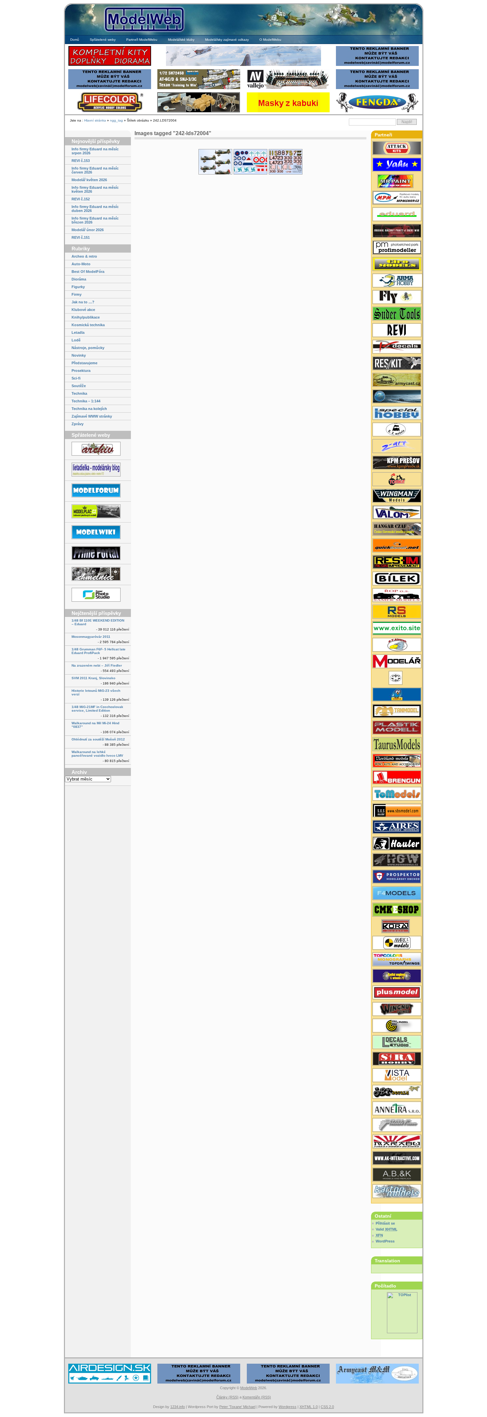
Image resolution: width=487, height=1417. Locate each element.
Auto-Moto (81, 264)
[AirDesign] (109, 1383)
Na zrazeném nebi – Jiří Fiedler (97, 665)
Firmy (76, 294)
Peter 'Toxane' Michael (237, 1407)
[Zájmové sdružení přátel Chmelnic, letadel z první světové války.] (98, 574)
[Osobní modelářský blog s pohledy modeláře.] (98, 470)
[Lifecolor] (109, 111)
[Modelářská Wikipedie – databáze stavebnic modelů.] (98, 532)
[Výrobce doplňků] (396, 264)
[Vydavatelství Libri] (396, 678)
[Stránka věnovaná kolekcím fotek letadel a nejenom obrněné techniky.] (98, 553)
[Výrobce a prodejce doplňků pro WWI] (396, 761)
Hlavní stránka (95, 120)
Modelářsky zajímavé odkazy (227, 39)
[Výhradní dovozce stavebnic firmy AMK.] (396, 1109)
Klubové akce (83, 310)
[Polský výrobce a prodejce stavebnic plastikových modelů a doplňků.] (396, 281)
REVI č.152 (81, 199)
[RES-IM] (288, 111)
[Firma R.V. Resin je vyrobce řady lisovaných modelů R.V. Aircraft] (396, 645)
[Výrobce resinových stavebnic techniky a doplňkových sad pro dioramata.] (396, 794)
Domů (74, 39)
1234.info (177, 1407)
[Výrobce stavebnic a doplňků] (396, 927)
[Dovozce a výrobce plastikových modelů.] (396, 579)
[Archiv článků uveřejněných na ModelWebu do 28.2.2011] (98, 449)
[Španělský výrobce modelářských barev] (396, 1158)
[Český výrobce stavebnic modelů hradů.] (396, 1076)
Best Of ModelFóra (88, 272)
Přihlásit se (385, 1223)
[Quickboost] (396, 546)
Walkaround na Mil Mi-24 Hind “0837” (95, 725)
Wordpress (288, 1407)
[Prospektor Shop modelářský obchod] (396, 877)
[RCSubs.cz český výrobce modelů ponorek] (396, 397)
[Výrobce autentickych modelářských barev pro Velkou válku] (396, 231)
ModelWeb (248, 1388)
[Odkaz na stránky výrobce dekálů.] (396, 1042)
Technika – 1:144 (86, 401)
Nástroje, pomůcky (88, 348)
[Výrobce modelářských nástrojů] (396, 314)
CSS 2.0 (327, 1407)
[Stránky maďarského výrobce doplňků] (396, 811)
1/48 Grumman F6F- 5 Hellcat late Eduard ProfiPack (99, 651)
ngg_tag (116, 120)
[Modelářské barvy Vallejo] (288, 88)
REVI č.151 (81, 237)
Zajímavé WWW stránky (92, 416)
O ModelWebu (270, 39)
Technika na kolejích (89, 409)
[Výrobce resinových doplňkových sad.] (396, 380)
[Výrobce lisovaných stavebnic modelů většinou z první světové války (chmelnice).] (396, 297)
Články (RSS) (227, 1397)
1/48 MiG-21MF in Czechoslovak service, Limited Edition (97, 708)
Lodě (76, 340)
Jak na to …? (83, 302)
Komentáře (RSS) (257, 1397)
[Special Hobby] (199, 88)
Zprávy (77, 424)
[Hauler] (199, 111)
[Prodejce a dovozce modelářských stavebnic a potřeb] (396, 198)
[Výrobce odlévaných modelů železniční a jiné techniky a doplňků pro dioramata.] (396, 430)
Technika (79, 393)
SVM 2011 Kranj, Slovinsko (93, 678)
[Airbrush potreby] (377, 111)
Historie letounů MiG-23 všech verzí (96, 692)
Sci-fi (76, 378)
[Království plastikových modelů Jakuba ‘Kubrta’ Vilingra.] (98, 511)
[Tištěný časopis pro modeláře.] (396, 662)
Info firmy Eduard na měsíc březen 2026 (95, 220)
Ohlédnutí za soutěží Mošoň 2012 (98, 739)
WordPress (385, 1241)
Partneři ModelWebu (141, 39)
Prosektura (81, 371)
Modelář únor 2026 (88, 230)
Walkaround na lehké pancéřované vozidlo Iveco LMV (97, 753)
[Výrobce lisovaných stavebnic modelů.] (396, 413)
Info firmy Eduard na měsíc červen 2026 (95, 170)
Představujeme (84, 363)
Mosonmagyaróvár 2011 (91, 636)
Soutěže (79, 386)
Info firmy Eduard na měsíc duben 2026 (95, 209)
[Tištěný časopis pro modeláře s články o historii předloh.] (396, 330)
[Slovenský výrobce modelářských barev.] (396, 181)
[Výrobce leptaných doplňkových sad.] (396, 248)
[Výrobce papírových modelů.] (396, 446)
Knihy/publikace (86, 317)
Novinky (79, 355)
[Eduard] (243, 65)
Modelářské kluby (181, 39)
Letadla (78, 332)
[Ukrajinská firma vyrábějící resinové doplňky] (396, 364)
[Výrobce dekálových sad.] (396, 347)
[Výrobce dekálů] (396, 1092)
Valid (387, 1229)
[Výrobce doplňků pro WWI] (396, 744)
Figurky (78, 287)
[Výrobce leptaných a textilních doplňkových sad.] (396, 860)
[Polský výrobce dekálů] (396, 628)
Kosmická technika (88, 325)
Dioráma (79, 279)
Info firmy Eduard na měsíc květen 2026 (95, 189)
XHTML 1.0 (308, 1407)
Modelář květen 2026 (89, 180)
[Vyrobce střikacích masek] (396, 479)
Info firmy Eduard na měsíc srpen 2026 (95, 151)
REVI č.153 (81, 161)
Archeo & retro (84, 256)
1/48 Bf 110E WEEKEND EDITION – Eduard (98, 622)
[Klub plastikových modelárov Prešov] (396, 463)
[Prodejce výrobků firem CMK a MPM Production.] (396, 910)
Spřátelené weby (103, 39)
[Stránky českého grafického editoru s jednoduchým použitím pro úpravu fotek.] (98, 595)
